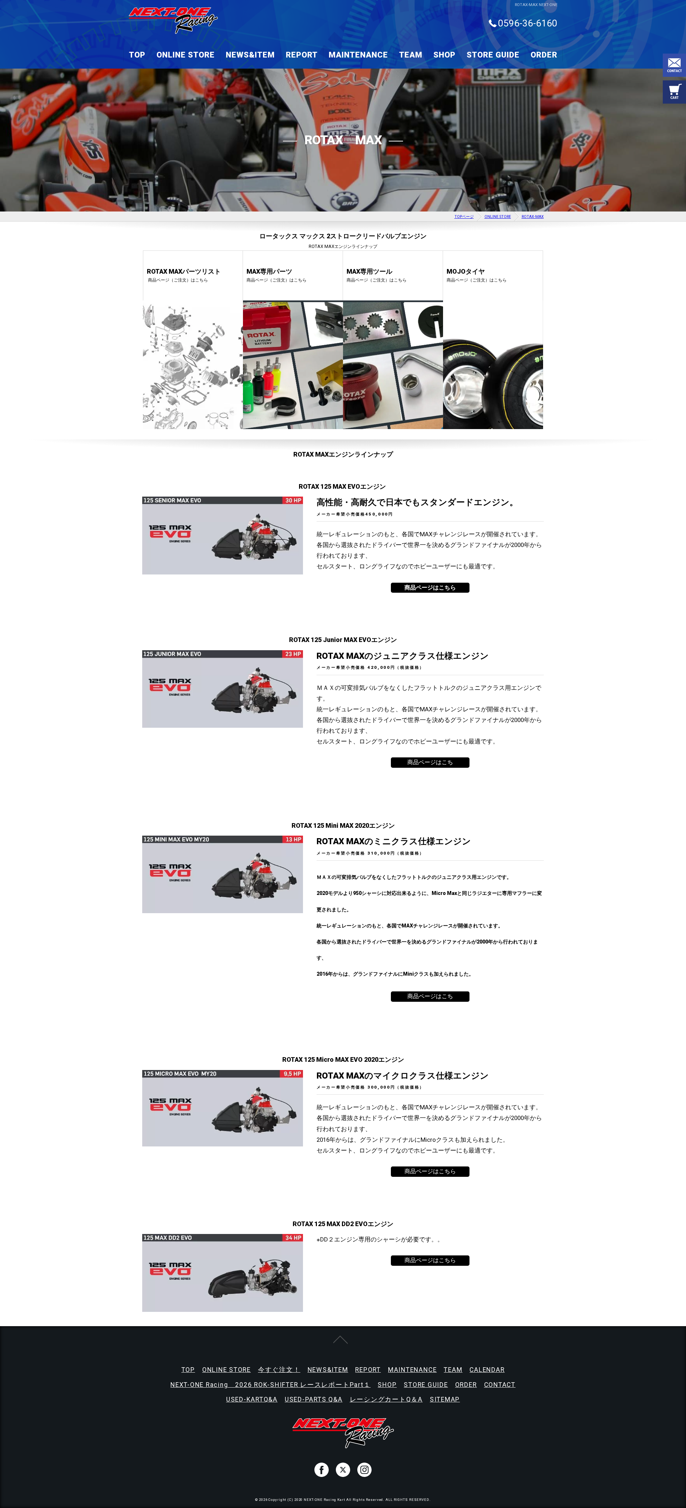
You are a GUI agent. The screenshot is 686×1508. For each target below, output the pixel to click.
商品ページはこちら (430, 1171)
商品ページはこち (430, 762)
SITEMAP (445, 1399)
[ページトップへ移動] (340, 1339)
